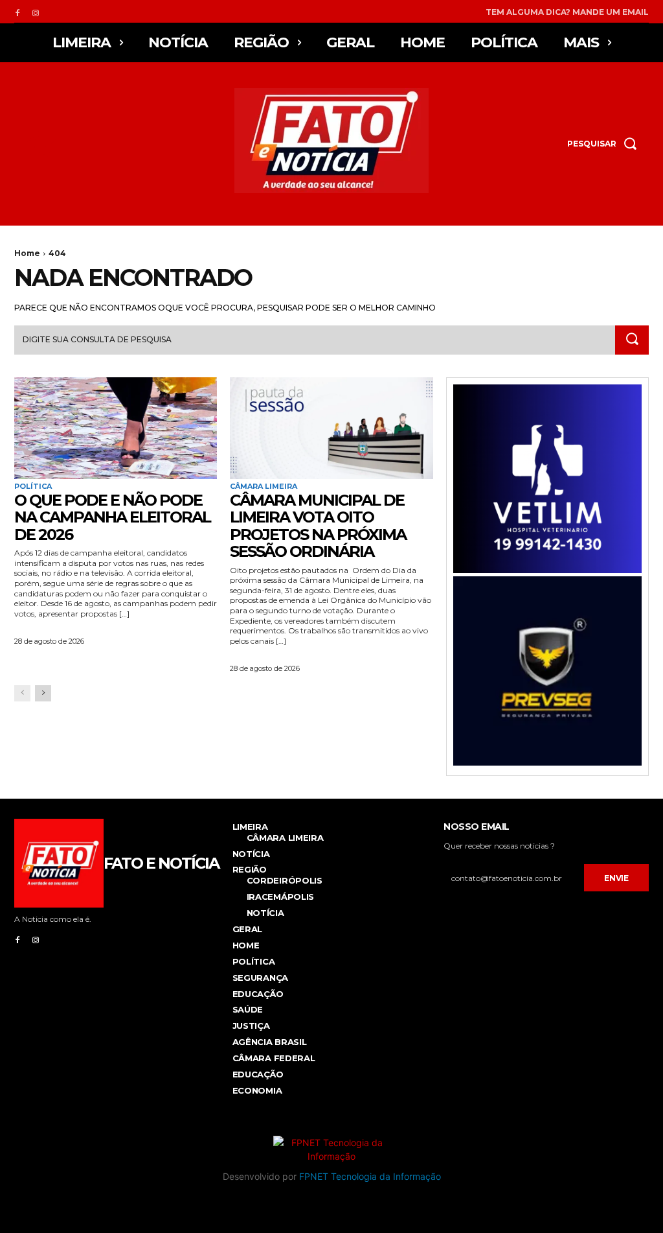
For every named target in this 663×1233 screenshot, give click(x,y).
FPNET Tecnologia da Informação (370, 1176)
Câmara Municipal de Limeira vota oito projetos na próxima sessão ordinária (318, 526)
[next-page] (43, 693)
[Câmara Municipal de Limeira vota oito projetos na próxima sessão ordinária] (331, 428)
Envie (616, 878)
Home (27, 253)
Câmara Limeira (263, 486)
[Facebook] (17, 12)
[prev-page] (22, 693)
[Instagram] (35, 12)
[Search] (632, 340)
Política (33, 486)
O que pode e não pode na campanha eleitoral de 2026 (112, 517)
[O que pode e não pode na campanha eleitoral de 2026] (115, 428)
